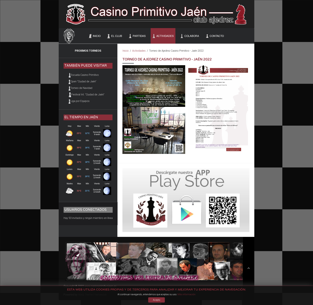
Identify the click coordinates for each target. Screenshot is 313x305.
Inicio (125, 50)
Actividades (139, 50)
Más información (186, 294)
